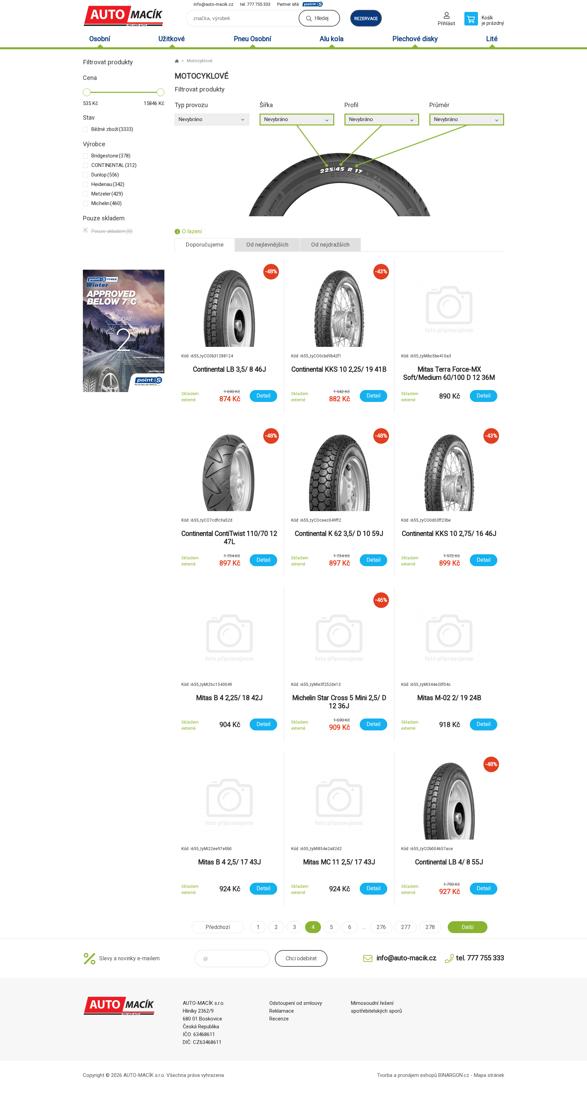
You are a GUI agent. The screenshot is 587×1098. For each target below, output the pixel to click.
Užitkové (172, 39)
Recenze (279, 1019)
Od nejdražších (330, 244)
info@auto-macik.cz (213, 4)
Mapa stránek (489, 1075)
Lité (492, 39)
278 (430, 927)
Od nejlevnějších (267, 244)
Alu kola (331, 39)
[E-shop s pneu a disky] (177, 61)
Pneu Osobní (252, 39)
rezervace (366, 18)
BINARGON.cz (453, 1075)
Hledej (321, 18)
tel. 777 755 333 (255, 4)
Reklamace (281, 1011)
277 (405, 927)
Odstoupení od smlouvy (295, 1003)
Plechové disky (415, 39)
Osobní (99, 39)
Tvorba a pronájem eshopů (407, 1075)
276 (381, 927)
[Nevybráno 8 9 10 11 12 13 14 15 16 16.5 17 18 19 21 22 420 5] (466, 119)
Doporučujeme (205, 244)
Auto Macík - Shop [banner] (123, 16)
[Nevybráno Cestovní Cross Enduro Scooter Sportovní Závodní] (212, 119)
